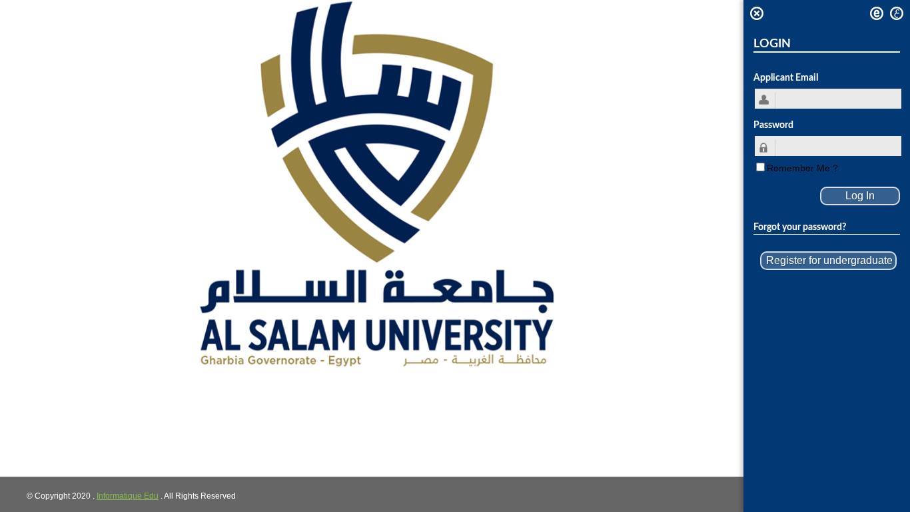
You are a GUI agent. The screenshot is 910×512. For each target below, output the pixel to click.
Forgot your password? (799, 227)
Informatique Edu (128, 496)
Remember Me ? (802, 168)
